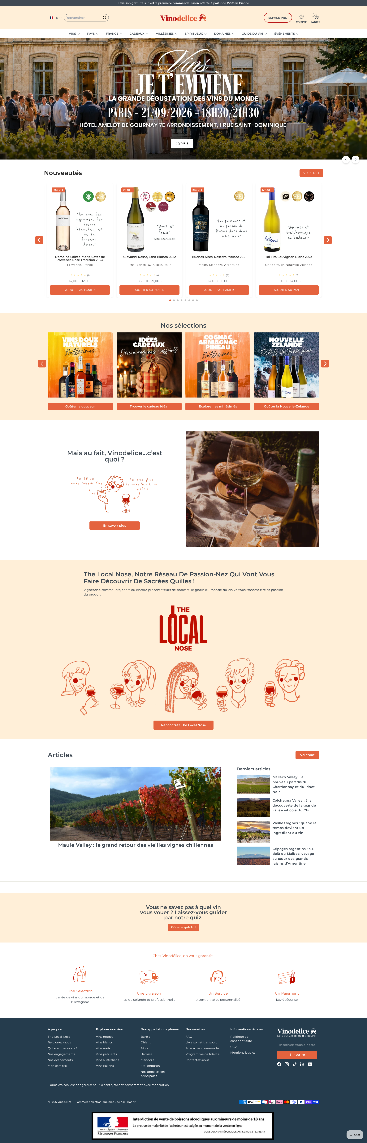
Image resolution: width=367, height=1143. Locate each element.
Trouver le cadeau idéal (149, 406)
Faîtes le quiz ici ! (183, 927)
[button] (56, 18)
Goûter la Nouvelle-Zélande (286, 406)
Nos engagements (61, 1054)
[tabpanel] (80, 240)
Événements (285, 33)
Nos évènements (60, 1060)
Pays (91, 33)
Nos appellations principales (153, 1074)
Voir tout (307, 755)
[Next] (355, 159)
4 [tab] (182, 300)
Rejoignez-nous (59, 1042)
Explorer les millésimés (218, 406)
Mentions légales (242, 1052)
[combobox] (86, 18)
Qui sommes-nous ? (63, 1048)
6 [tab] (189, 300)
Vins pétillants (106, 1054)
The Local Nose (59, 1036)
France (112, 33)
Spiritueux (194, 33)
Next (328, 240)
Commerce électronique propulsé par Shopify (106, 1101)
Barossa (146, 1054)
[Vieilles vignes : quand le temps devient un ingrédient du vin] (253, 832)
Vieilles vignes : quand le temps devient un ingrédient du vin (295, 828)
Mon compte (57, 1066)
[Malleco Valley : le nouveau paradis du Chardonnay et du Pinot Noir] (253, 784)
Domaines (222, 33)
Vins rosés (103, 1048)
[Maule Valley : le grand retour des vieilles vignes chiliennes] (135, 804)
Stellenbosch (150, 1066)
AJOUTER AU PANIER (80, 290)
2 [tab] (174, 300)
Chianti (146, 1042)
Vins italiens (105, 1066)
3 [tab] (178, 300)
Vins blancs (104, 1042)
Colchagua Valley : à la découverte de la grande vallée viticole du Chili (294, 805)
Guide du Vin (253, 33)
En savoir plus (114, 525)
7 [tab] (193, 300)
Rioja (144, 1048)
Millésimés (165, 33)
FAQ (189, 1036)
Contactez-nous (197, 1060)
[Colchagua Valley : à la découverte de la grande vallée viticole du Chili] (253, 807)
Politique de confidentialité (241, 1039)
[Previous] (346, 159)
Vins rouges (104, 1036)
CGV (233, 1047)
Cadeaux (137, 33)
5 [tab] (185, 300)
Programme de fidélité (202, 1054)
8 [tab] (197, 300)
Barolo (145, 1036)
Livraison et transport (201, 1042)
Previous (39, 240)
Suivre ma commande (202, 1048)
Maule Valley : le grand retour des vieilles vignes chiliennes (135, 845)
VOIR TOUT (311, 173)
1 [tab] (170, 300)
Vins (73, 33)
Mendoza (147, 1060)
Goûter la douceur (80, 406)
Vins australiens (107, 1060)
